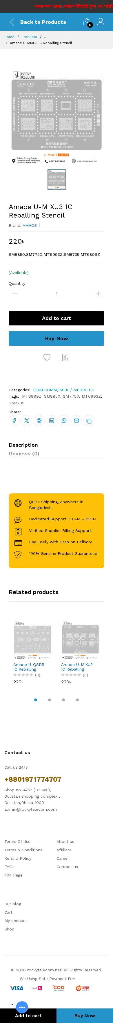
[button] (35, 700)
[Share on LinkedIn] (51, 420)
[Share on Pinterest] (39, 420)
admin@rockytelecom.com (30, 809)
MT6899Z (31, 396)
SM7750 (71, 396)
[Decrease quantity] (14, 293)
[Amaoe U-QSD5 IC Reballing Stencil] (32, 640)
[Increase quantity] (98, 293)
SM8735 (16, 403)
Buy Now (56, 338)
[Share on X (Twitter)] (27, 420)
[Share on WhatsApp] (64, 420)
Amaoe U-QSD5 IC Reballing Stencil (28, 667)
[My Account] (100, 22)
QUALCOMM (45, 390)
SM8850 (52, 396)
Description (23, 445)
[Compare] (66, 357)
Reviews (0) (24, 453)
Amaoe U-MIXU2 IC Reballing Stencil (77, 667)
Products (29, 37)
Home (9, 37)
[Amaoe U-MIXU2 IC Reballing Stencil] (80, 640)
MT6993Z (91, 396)
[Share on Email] (76, 420)
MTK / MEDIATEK (76, 390)
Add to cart (56, 318)
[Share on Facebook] (14, 420)
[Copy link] (89, 420)
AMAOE (30, 225)
